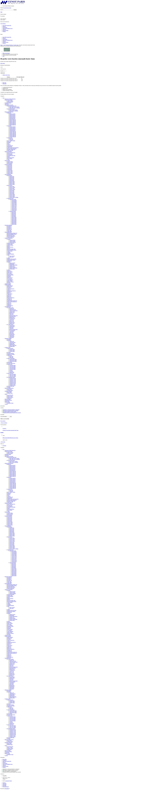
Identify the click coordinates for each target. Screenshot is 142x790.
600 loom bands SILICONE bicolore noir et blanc (10, 437)
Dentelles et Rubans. (8, 391)
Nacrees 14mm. (12, 196)
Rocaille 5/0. (9, 226)
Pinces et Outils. (8, 399)
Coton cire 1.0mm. (12, 375)
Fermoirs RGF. (12, 326)
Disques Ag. (9, 303)
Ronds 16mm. (14, 220)
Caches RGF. (11, 331)
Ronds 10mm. (14, 217)
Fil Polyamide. (9, 362)
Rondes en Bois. (10, 162)
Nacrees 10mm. (12, 194)
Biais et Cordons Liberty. (9, 388)
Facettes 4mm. (9, 166)
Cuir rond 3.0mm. (12, 368)
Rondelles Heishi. (8, 102)
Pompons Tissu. (10, 393)
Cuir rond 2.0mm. (12, 367)
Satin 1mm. (11, 356)
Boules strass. (9, 398)
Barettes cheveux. (10, 598)
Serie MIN (9, 339)
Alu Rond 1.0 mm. (12, 379)
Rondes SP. (9, 112)
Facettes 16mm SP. (12, 134)
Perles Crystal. (7, 402)
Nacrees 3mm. (11, 188)
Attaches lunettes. (10, 596)
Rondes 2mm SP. (12, 113)
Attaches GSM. (10, 244)
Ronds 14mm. (14, 219)
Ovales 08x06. (14, 202)
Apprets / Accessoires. (9, 238)
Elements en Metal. (8, 338)
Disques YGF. (11, 323)
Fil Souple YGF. (12, 318)
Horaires (4, 31)
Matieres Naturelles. (8, 151)
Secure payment (5, 30)
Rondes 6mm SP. (12, 117)
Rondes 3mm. (11, 176)
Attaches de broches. (10, 243)
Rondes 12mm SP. (12, 120)
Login (5, 7)
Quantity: (2, 70)
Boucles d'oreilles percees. (11, 601)
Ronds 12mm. (14, 218)
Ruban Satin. (9, 392)
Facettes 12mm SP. (12, 132)
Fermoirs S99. (11, 343)
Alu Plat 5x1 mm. (12, 385)
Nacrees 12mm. (12, 195)
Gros (3, 97)
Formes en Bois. (10, 161)
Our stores (4, 784)
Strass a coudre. (10, 396)
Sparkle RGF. (11, 335)
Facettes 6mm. (9, 168)
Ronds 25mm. (14, 224)
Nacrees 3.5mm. (12, 189)
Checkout (4, 23)
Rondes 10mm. (12, 181)
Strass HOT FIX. (10, 395)
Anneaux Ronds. (12, 241)
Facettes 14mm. (10, 172)
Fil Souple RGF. (12, 330)
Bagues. (8, 597)
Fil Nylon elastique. (10, 353)
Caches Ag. (9, 302)
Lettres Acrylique (10, 100)
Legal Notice (5, 27)
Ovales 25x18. (14, 209)
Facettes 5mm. (9, 167)
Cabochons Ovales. (12, 199)
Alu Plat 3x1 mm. (12, 384)
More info (4, 82)
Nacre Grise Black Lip (11, 152)
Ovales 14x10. (14, 206)
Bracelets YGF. (12, 322)
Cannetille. (9, 604)
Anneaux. (9, 239)
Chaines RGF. (11, 336)
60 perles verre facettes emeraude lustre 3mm (10, 430)
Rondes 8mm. (11, 180)
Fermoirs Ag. (9, 291)
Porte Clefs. (9, 275)
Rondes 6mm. (11, 179)
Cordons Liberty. (10, 390)
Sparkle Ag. (9, 304)
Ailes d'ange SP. (10, 145)
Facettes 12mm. (10, 171)
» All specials (2, 441)
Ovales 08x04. (14, 201)
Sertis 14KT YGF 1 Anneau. (14, 106)
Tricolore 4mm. (12, 351)
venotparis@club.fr (8, 780)
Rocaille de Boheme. (8, 225)
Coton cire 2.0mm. (12, 376)
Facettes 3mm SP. (12, 127)
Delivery (4, 26)
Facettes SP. (9, 125)
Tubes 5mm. (9, 230)
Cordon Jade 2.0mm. (13, 361)
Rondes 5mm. (11, 178)
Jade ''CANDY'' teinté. (11, 140)
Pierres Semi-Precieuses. (9, 111)
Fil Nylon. (9, 352)
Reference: (2, 65)
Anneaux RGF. (12, 325)
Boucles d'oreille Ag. (10, 297)
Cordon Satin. (9, 355)
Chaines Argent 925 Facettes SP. (12, 147)
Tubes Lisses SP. (10, 150)
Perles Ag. (9, 292)
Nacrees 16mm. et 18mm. (13, 197)
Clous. (8, 254)
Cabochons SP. (9, 137)
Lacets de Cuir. (9, 364)
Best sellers (5, 759)
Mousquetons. (11, 263)
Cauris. (8, 159)
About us (4, 29)
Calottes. (8, 603)
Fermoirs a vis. (11, 265)
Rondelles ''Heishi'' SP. (11, 149)
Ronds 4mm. (14, 213)
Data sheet (4, 83)
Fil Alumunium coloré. (11, 377)
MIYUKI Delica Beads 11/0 (12, 233)
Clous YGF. (11, 314)
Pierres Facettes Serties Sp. (11, 148)
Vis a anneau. (9, 278)
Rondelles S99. (12, 346)
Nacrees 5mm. (11, 191)
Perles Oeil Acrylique (8, 99)
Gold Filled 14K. (8, 306)
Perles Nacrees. (9, 185)
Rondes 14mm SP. (12, 121)
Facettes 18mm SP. (12, 135)
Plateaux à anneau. (10, 281)
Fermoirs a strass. (10, 397)
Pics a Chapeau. (10, 273)
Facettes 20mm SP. (12, 136)
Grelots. (8, 269)
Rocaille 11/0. (9, 229)
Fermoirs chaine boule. (13, 267)
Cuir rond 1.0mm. (12, 366)
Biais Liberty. (9, 389)
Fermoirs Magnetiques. (13, 264)
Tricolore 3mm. (12, 350)
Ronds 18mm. (14, 221)
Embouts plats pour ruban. (11, 258)
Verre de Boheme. (8, 174)
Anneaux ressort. (12, 262)
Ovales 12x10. (14, 205)
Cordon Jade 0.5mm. (13, 359)
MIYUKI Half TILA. (11, 235)
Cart (1, 23)
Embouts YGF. (12, 317)
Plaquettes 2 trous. (10, 274)
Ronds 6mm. (14, 215)
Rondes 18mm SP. (12, 123)
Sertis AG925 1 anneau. (13, 109)
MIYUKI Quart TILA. (11, 236)
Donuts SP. (9, 141)
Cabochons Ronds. (12, 211)
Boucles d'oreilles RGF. (13, 329)
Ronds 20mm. (14, 222)
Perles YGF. (11, 313)
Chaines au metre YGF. (13, 310)
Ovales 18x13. (14, 208)
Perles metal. (9, 272)
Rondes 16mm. (12, 184)
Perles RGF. (11, 327)
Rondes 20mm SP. (12, 124)
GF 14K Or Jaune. (10, 307)
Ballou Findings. (10, 285)
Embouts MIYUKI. (10, 237)
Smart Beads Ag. (10, 305)
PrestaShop (7, 788)
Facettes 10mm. (10, 170)
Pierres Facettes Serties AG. (12, 301)
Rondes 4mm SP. (12, 115)
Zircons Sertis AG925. (11, 108)
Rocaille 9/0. (9, 228)
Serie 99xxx (9, 340)
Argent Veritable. (8, 284)
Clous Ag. (9, 289)
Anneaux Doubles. (12, 242)
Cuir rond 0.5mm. (12, 365)
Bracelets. (9, 282)
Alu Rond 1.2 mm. (12, 380)
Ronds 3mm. (14, 212)
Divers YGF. (11, 320)
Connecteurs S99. (12, 342)
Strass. (6, 394)
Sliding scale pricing (6, 74)
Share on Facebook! (6, 53)
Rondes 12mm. (12, 182)
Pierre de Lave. (9, 153)
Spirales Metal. (9, 280)
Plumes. (8, 156)
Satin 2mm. (11, 357)
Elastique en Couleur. (11, 354)
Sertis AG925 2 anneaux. (13, 110)
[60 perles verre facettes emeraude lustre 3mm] (7, 51)
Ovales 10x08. (14, 204)
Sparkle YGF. (11, 308)
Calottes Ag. (9, 294)
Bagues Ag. (9, 295)
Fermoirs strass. (12, 268)
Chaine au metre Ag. (10, 288)
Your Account (8, 7)
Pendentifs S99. (12, 344)
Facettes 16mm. (10, 173)
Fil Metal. (8, 387)
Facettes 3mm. (9, 165)
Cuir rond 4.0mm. (12, 369)
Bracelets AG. (9, 299)
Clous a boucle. (12, 255)
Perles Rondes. (9, 175)
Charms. (6, 404)
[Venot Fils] (12, 4)
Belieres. (8, 599)
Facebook (4, 445)
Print (3, 56)
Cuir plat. (11, 370)
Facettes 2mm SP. (12, 126)
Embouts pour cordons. (11, 259)
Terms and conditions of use (7, 28)
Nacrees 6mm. (11, 192)
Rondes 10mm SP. (12, 119)
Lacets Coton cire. (10, 373)
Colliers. (8, 257)
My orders (4, 785)
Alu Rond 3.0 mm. (12, 383)
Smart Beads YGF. (12, 309)
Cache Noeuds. (9, 602)
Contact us (4, 760)
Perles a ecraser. (10, 271)
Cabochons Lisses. (10, 198)
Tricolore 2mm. (12, 349)
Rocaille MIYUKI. (8, 232)
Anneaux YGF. (12, 311)
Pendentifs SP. (9, 146)
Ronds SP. (11, 138)
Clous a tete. (11, 256)
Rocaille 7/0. (9, 227)
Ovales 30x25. (14, 210)
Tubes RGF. (11, 332)
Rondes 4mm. (11, 177)
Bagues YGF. (11, 321)
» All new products (3, 422)
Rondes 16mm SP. (12, 122)
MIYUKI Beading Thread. (12, 234)
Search (1, 9)
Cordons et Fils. (7, 347)
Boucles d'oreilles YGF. (13, 315)
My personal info (6, 786)
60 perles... (4, 428)
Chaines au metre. (8, 283)
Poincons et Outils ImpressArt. (10, 98)
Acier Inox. (7, 103)
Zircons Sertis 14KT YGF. (11, 105)
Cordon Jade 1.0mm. (13, 360)
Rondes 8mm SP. (12, 118)
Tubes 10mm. (9, 231)
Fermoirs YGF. (12, 312)
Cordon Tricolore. (10, 348)
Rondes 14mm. (12, 183)
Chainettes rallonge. (10, 605)
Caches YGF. (11, 319)
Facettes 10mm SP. (12, 131)
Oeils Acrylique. (10, 101)
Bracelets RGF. (12, 334)
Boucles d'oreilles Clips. (11, 600)
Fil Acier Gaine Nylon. (11, 363)
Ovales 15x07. (14, 207)
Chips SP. (8, 144)
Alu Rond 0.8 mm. (12, 378)
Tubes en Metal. (10, 277)
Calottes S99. (11, 341)
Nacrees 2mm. (11, 186)
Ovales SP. (11, 139)
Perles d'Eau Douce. (10, 157)
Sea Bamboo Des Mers (11, 155)
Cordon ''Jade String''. (11, 358)
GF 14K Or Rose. (10, 324)
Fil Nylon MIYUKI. (10, 386)
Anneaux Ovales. (12, 240)
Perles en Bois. (7, 160)
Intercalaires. (9, 270)
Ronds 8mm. (14, 216)
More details (2, 63)
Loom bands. (7, 401)
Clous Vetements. (10, 279)
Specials (1, 432)
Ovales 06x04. (14, 200)
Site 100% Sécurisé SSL (7, 25)
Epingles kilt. (9, 260)
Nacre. (8, 143)
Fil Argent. (9, 287)
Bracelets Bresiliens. (8, 400)
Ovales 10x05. (14, 203)
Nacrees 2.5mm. (12, 187)
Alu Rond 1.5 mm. (12, 381)
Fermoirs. (8, 261)
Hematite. (8, 142)
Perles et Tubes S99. (12, 345)
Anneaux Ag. (9, 298)
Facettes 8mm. (9, 169)
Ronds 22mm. (14, 223)
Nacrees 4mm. (11, 190)
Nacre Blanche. (10, 154)
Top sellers (4, 783)
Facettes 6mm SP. (12, 129)
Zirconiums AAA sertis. (9, 104)
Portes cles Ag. (9, 293)
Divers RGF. (11, 337)
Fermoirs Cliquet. (12, 266)
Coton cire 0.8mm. (12, 374)
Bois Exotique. (9, 158)
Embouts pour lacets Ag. (11, 290)
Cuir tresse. (11, 371)
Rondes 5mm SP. (12, 116)
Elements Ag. (9, 286)
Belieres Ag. (9, 296)
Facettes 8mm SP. (12, 130)
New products (2, 420)
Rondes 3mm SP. (12, 114)
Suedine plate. (11, 372)
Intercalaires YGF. (12, 316)
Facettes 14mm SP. (12, 133)
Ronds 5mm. (14, 214)
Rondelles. (9, 276)
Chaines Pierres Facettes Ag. (12, 300)
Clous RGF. (11, 328)
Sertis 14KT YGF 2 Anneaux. (14, 107)
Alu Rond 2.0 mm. (12, 382)
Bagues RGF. (11, 333)
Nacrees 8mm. (11, 193)
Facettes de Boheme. (8, 164)
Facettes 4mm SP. (12, 128)
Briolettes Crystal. (10, 403)
